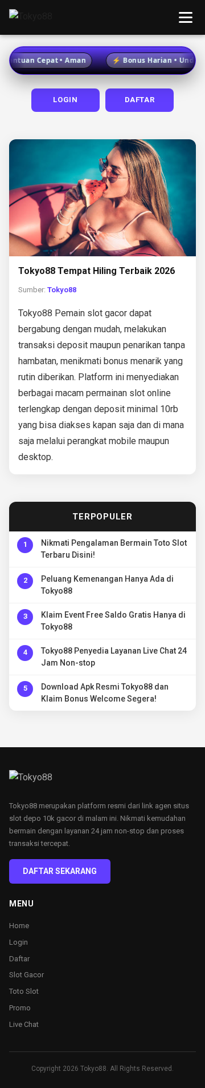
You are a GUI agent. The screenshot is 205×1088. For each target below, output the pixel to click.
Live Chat (24, 1024)
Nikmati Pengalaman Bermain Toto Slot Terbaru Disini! (114, 548)
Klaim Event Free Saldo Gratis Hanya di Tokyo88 (113, 620)
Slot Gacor (26, 974)
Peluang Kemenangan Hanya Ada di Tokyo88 (107, 584)
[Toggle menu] (185, 17)
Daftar (19, 958)
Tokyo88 (61, 289)
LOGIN (65, 99)
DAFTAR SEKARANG (60, 871)
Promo (20, 1008)
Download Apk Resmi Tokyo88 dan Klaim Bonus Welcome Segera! (105, 692)
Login (18, 942)
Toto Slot (24, 991)
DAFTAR (140, 99)
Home (19, 925)
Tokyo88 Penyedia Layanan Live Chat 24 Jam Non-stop (114, 656)
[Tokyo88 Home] (30, 17)
